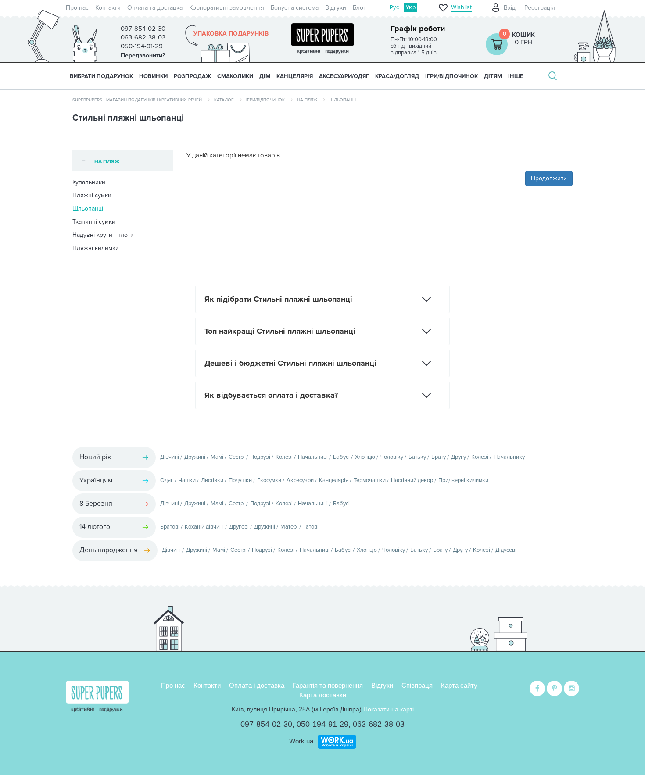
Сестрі (237, 457)
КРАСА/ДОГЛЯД (397, 76)
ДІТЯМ (493, 76)
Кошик (523, 35)
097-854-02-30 (266, 724)
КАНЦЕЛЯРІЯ (294, 76)
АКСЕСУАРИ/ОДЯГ (344, 76)
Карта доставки (322, 695)
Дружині (194, 457)
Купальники (88, 182)
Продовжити (549, 178)
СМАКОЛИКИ (235, 76)
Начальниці (313, 457)
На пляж (307, 100)
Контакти (108, 7)
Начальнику (509, 457)
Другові (239, 526)
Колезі (284, 457)
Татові (311, 526)
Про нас (77, 7)
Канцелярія (333, 480)
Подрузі (260, 457)
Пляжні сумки (91, 195)
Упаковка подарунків (231, 34)
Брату (438, 457)
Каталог (224, 100)
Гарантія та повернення (328, 685)
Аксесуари (300, 480)
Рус (394, 7)
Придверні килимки (463, 480)
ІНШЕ (515, 76)
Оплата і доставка (256, 685)
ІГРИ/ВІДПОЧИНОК (451, 76)
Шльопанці (87, 208)
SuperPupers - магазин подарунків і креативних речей (137, 100)
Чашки (187, 480)
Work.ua (301, 741)
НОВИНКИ (153, 76)
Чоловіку (391, 457)
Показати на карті (388, 709)
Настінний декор (412, 480)
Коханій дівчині (204, 526)
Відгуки (335, 7)
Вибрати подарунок (101, 76)
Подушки (240, 480)
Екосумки (269, 480)
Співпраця (417, 685)
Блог (359, 7)
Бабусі (341, 457)
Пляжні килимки (95, 248)
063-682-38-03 (379, 724)
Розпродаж (192, 76)
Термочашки (370, 480)
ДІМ (264, 76)
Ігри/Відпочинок (265, 100)
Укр (411, 7)
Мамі (217, 457)
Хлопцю (365, 457)
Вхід (510, 7)
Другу (458, 457)
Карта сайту (459, 685)
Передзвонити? (143, 55)
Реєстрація (539, 7)
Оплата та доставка (155, 7)
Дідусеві (505, 550)
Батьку (417, 457)
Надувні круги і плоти (103, 235)
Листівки (212, 480)
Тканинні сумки (93, 221)
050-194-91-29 (322, 724)
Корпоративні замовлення (226, 7)
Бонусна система (295, 7)
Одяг (166, 480)
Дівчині (169, 457)
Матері (289, 526)
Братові (169, 526)
